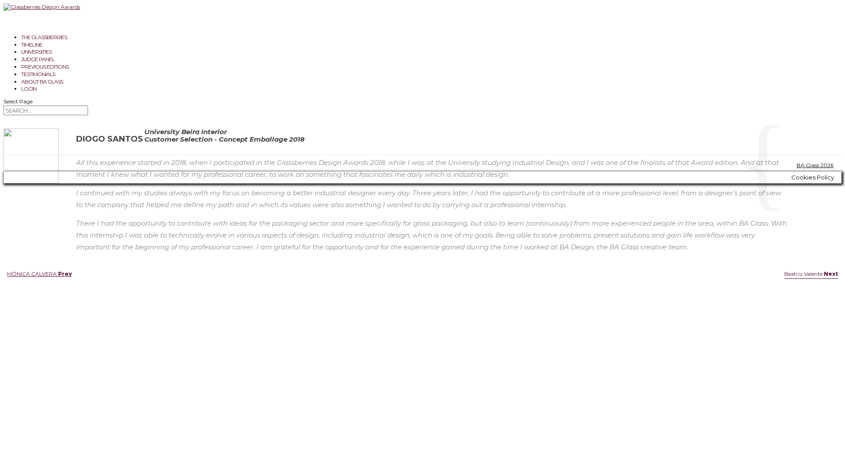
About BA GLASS (42, 81)
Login (29, 88)
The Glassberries (44, 37)
